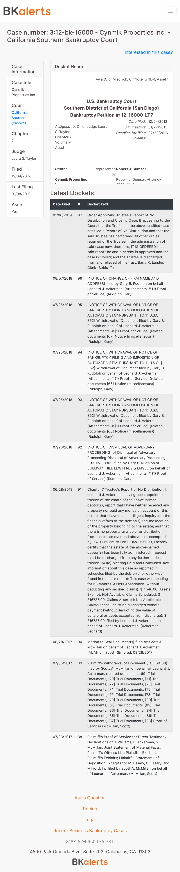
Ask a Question (90, 797)
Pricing (90, 808)
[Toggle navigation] (170, 11)
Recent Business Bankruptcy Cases (90, 830)
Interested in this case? (149, 52)
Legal (90, 819)
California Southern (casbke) (20, 117)
